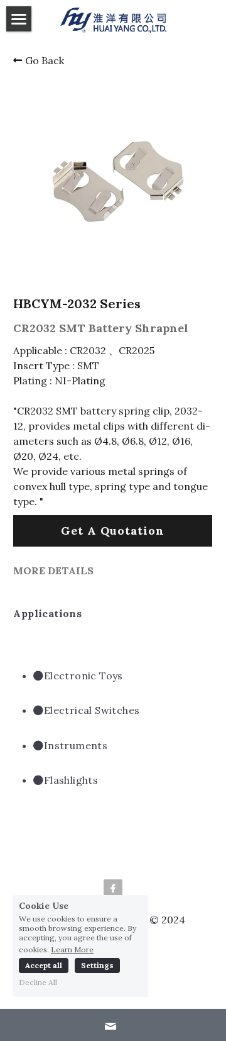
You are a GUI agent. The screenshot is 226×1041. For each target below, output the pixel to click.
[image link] (113, 19)
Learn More (72, 949)
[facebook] (113, 888)
